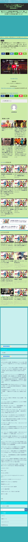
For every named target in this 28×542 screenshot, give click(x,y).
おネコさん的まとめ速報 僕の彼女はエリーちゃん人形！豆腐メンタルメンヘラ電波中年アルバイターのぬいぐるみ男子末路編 (14, 364)
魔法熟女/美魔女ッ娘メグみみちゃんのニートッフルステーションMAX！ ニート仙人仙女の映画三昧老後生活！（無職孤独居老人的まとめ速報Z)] (13, 386)
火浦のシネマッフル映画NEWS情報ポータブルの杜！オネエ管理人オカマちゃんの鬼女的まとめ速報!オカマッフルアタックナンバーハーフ (14, 428)
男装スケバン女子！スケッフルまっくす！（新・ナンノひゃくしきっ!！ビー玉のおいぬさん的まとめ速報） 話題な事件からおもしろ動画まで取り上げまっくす (14, 411)
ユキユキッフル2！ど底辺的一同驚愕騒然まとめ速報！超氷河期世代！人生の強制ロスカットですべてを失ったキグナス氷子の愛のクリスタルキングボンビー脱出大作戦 (14, 460)
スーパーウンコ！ (4, 395)
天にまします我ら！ (5, 472)
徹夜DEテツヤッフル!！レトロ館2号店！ (9, 481)
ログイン (3, 515)
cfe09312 (14, 112)
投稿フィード (4, 518)
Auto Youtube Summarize (12, 93)
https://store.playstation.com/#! (8, 88)
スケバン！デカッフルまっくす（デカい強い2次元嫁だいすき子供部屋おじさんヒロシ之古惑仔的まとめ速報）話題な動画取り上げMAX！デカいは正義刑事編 (14, 443)
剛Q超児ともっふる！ (5, 484)
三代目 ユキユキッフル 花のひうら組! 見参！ (10, 491)
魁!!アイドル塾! (4, 493)
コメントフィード (5, 521)
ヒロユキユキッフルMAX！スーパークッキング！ (11, 479)
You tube (2, 40)
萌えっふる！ (4, 470)
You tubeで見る (14, 78)
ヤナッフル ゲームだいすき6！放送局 (9, 486)
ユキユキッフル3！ (5, 468)
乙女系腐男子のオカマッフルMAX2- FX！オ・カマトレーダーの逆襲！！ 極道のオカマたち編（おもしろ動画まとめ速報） (13, 391)
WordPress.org (4, 524)
